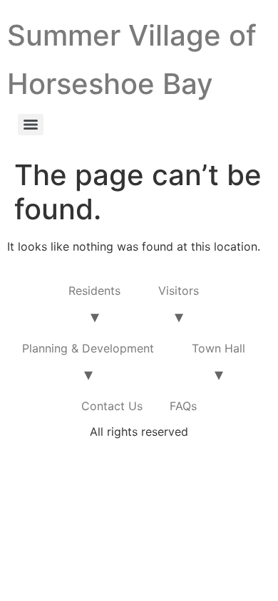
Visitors (178, 290)
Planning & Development (88, 348)
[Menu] (30, 124)
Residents (94, 290)
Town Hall (218, 348)
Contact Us (112, 406)
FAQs (183, 406)
